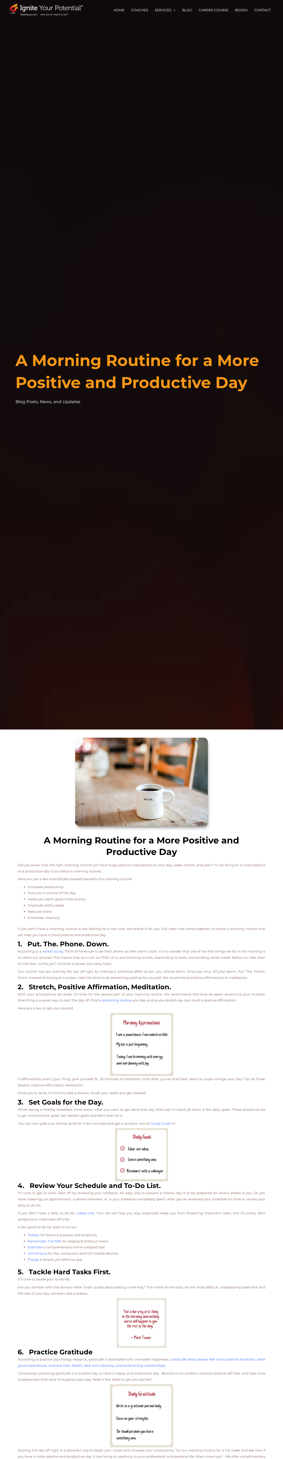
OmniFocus (37, 1253)
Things (33, 1259)
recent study (52, 951)
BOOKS (241, 10)
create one (85, 1213)
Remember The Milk (44, 1241)
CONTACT (262, 10)
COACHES (139, 10)
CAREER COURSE (213, 10)
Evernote (35, 1247)
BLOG (187, 10)
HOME (119, 10)
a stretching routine (115, 1000)
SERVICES (163, 10)
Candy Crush (160, 1123)
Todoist (33, 1235)
